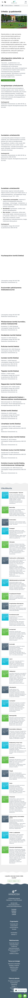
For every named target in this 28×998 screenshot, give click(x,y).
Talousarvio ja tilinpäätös (14, 963)
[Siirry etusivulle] (14, 3)
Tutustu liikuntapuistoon (8, 80)
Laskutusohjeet (14, 969)
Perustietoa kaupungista (14, 981)
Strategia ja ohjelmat (14, 965)
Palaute (13, 986)
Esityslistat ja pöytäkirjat (14, 950)
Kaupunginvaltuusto (14, 943)
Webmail (13, 934)
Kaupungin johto (14, 924)
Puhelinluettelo (14, 982)
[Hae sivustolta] (2, 2)
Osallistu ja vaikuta (14, 953)
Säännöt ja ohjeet (14, 967)
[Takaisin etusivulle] (2, 6)
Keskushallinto (14, 925)
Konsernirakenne (14, 927)
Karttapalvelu (13, 988)
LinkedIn (14, 914)
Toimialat (14, 929)
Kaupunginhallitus (14, 944)
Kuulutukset (13, 951)
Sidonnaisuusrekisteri (14, 948)
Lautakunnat (14, 946)
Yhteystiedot (14, 984)
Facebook (13, 909)
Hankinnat (14, 970)
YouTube (14, 912)
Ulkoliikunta (16, 5)
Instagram (13, 911)
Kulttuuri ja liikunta (9, 5)
